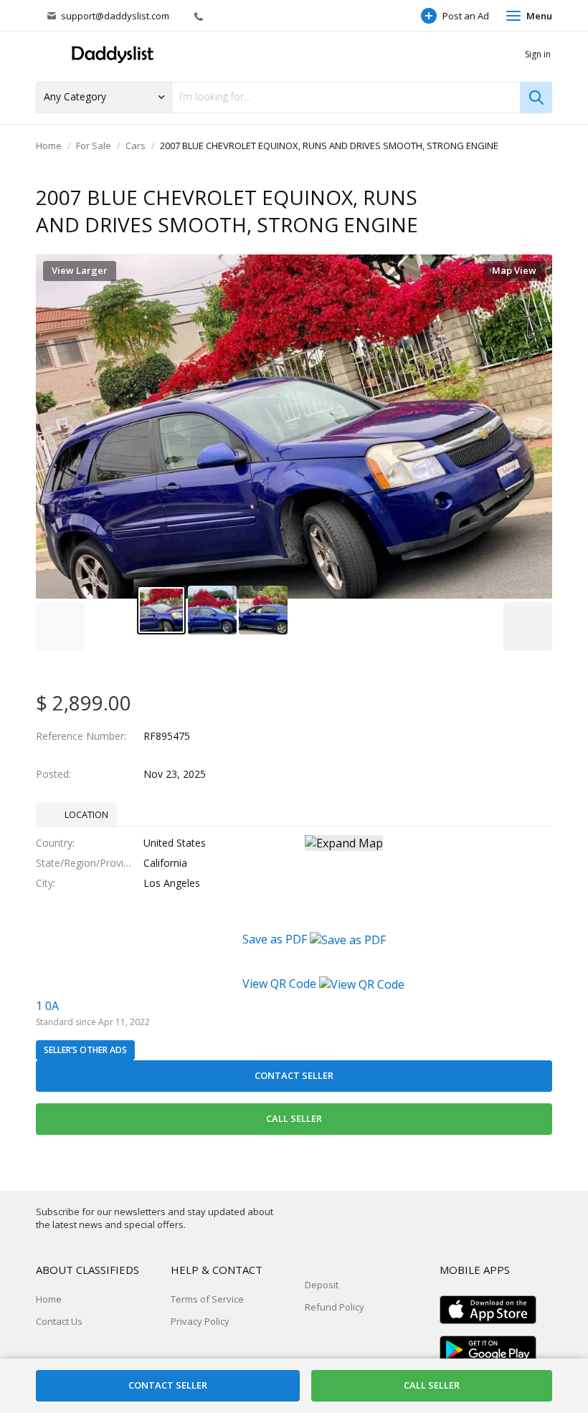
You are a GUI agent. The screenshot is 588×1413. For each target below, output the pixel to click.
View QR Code (279, 983)
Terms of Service (207, 1299)
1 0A (47, 1006)
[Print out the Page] (511, 198)
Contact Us (59, 1321)
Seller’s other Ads (85, 1050)
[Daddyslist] (111, 55)
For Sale (93, 145)
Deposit (321, 1284)
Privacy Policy (200, 1321)
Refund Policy (334, 1306)
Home (49, 145)
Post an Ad (465, 15)
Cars (135, 145)
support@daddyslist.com (115, 15)
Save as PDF (276, 939)
